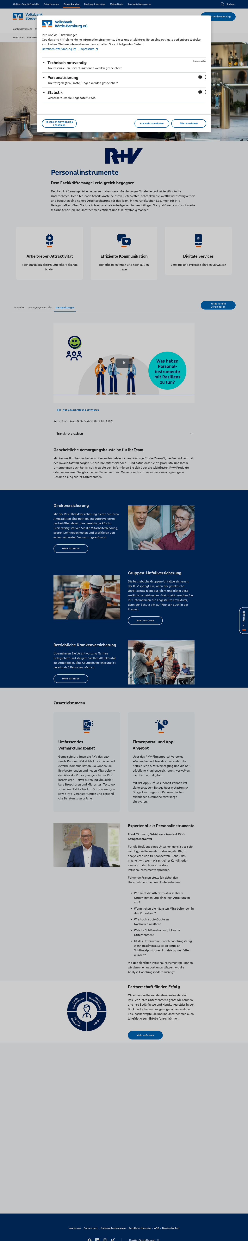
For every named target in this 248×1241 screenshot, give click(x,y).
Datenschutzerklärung (57, 49)
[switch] (202, 77)
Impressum (87, 49)
